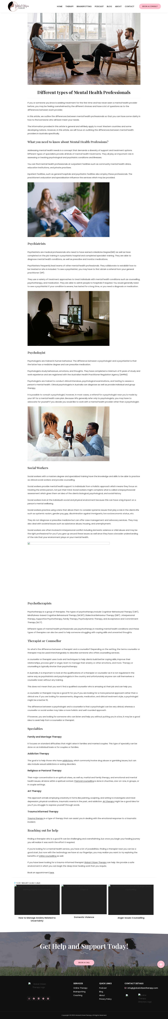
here (51, 872)
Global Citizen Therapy (95, 862)
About (118, 6)
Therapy (69, 6)
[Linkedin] (38, 998)
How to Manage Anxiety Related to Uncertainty (37, 919)
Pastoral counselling (84, 781)
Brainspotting (84, 6)
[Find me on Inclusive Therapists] (127, 995)
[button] (150, 6)
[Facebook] (34, 998)
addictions (67, 760)
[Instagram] (29, 998)
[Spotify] (43, 998)
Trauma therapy (35, 818)
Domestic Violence (84, 917)
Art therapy (108, 801)
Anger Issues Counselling (131, 917)
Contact (129, 6)
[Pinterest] (48, 998)
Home (59, 6)
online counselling (48, 856)
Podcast (99, 6)
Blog (109, 6)
